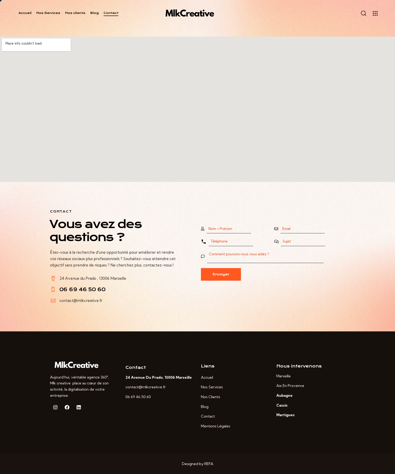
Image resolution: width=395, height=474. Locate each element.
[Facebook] (67, 407)
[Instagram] (55, 407)
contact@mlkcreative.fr (80, 300)
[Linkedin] (78, 407)
